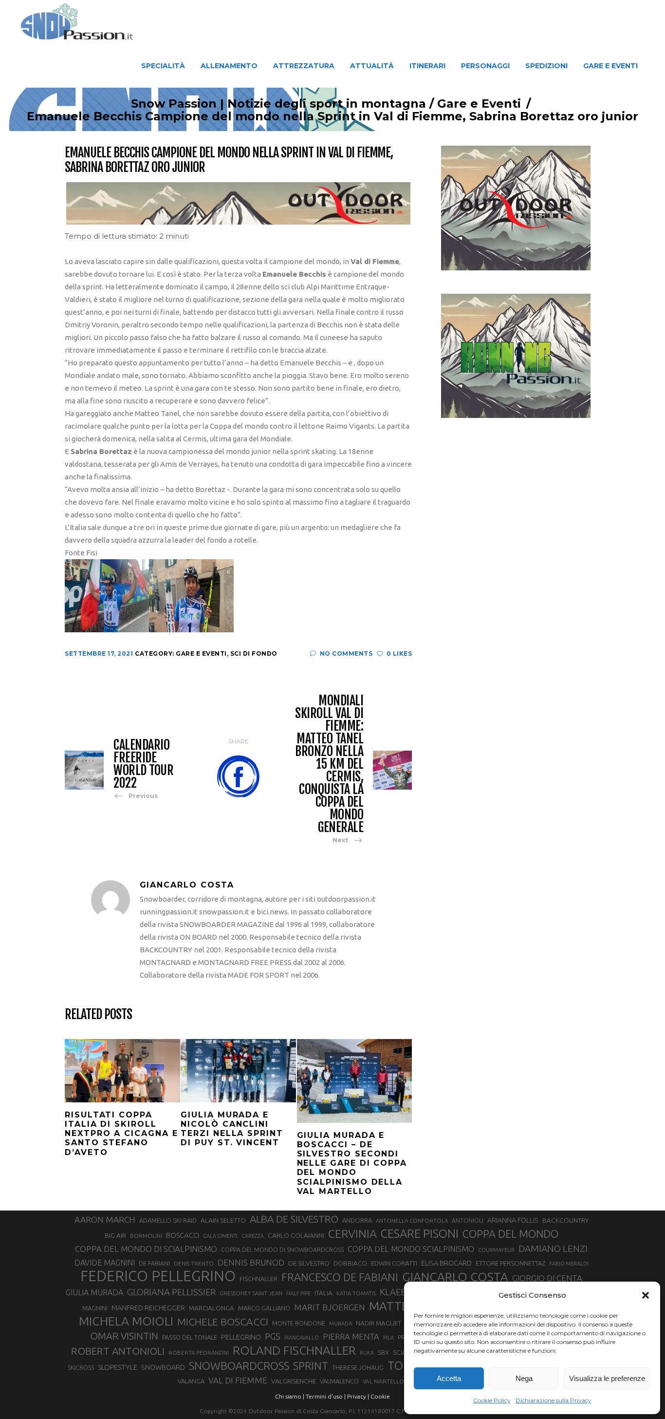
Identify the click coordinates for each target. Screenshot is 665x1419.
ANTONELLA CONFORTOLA (412, 1220)
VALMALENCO (339, 1381)
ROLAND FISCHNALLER (294, 1350)
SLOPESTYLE (117, 1367)
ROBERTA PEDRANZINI (198, 1352)
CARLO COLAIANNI (296, 1235)
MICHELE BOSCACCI (222, 1321)
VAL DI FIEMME (237, 1380)
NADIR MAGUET (378, 1323)
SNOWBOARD (163, 1367)
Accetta (449, 1378)
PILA (388, 1338)
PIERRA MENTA (351, 1336)
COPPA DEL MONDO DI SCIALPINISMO (146, 1248)
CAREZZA (252, 1236)
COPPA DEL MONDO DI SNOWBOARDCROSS (282, 1249)
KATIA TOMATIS (356, 1293)
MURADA (340, 1323)
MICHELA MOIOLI (126, 1321)
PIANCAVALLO (301, 1338)
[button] (645, 1295)
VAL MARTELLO (383, 1381)
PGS (272, 1336)
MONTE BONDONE (298, 1323)
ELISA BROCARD (446, 1263)
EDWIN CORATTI (394, 1263)
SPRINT (310, 1366)
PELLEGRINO (241, 1337)
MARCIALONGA (211, 1308)
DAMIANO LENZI (553, 1248)
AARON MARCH (104, 1219)
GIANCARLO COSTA (455, 1276)
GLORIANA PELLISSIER (171, 1292)
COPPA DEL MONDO (510, 1234)
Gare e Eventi (479, 104)
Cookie (380, 1396)
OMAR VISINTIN (124, 1336)
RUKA (367, 1353)
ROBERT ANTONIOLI (118, 1351)
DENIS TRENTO (194, 1263)
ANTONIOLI (467, 1220)
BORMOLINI (146, 1235)
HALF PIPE (298, 1293)
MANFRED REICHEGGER (148, 1308)
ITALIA (323, 1293)
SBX (383, 1352)
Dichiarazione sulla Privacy (553, 1400)
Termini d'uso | (326, 1396)
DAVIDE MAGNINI (104, 1262)
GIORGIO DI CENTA (547, 1278)
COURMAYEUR (496, 1250)
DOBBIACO (350, 1263)
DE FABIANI (154, 1263)
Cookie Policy (492, 1400)
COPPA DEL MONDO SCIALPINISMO (411, 1249)
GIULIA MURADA (94, 1292)
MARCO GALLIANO (264, 1308)
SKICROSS (81, 1367)
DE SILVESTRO (309, 1263)
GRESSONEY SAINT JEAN (251, 1293)
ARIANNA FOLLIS (512, 1220)
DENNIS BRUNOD (251, 1262)
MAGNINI (95, 1308)
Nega (524, 1378)
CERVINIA (352, 1233)
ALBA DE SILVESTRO (294, 1219)
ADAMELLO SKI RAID (168, 1220)
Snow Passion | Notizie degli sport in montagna (278, 104)
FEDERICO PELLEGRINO (158, 1276)
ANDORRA (357, 1220)
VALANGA (191, 1381)
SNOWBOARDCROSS (239, 1366)
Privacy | (358, 1396)
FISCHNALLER (258, 1278)
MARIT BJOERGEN (329, 1307)
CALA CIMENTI (220, 1236)
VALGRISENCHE (293, 1381)
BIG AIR (115, 1235)
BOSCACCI (182, 1235)
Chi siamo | (289, 1396)
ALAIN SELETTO (223, 1220)
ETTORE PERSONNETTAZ (510, 1263)
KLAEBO (396, 1292)
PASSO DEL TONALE (189, 1337)
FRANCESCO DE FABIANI (339, 1277)
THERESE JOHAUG (358, 1367)
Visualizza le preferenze (607, 1378)
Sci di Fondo (253, 653)
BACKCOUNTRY (565, 1220)
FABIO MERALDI (569, 1264)
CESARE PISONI (420, 1234)
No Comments (346, 653)
